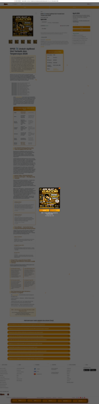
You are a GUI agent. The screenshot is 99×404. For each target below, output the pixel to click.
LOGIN (55, 210)
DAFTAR (44, 210)
